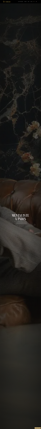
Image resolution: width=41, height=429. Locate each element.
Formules (25, 1)
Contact (31, 1)
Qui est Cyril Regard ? (20, 1)
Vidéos (28, 1)
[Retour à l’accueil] (7, 1)
